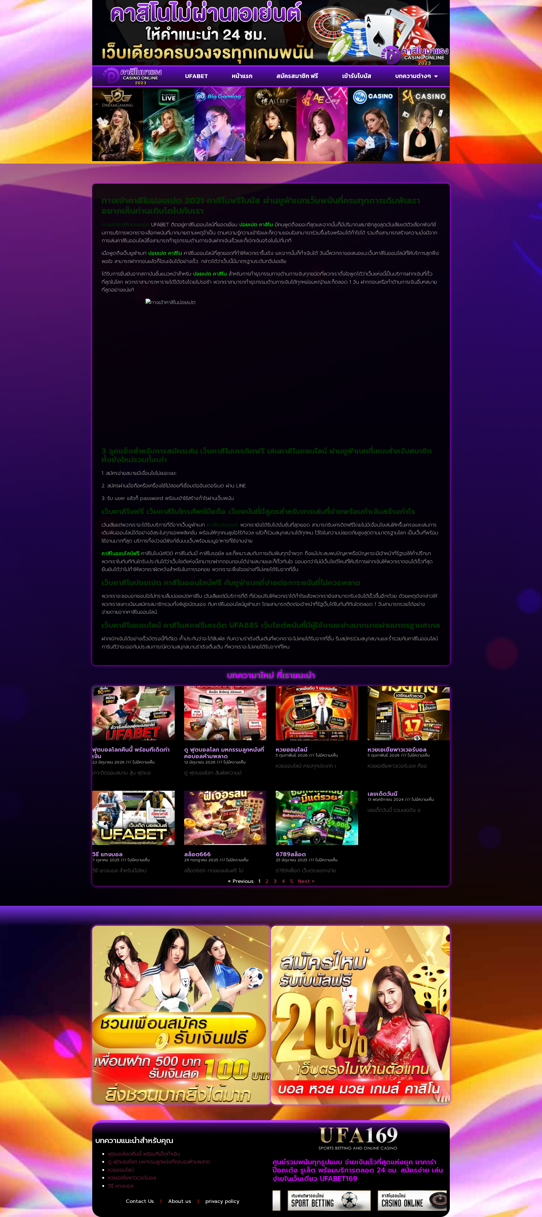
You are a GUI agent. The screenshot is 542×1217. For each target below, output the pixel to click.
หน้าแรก (242, 76)
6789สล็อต (291, 854)
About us (179, 1201)
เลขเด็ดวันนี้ (382, 793)
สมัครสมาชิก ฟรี (297, 76)
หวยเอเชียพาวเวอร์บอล (397, 749)
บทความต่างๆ (413, 76)
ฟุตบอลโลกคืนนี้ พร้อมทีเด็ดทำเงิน (131, 753)
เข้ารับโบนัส (356, 76)
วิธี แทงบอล (107, 854)
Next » (306, 881)
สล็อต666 (197, 854)
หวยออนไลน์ (291, 749)
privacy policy (222, 1201)
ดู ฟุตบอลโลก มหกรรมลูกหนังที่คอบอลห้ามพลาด (224, 753)
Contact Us (140, 1201)
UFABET (196, 76)
